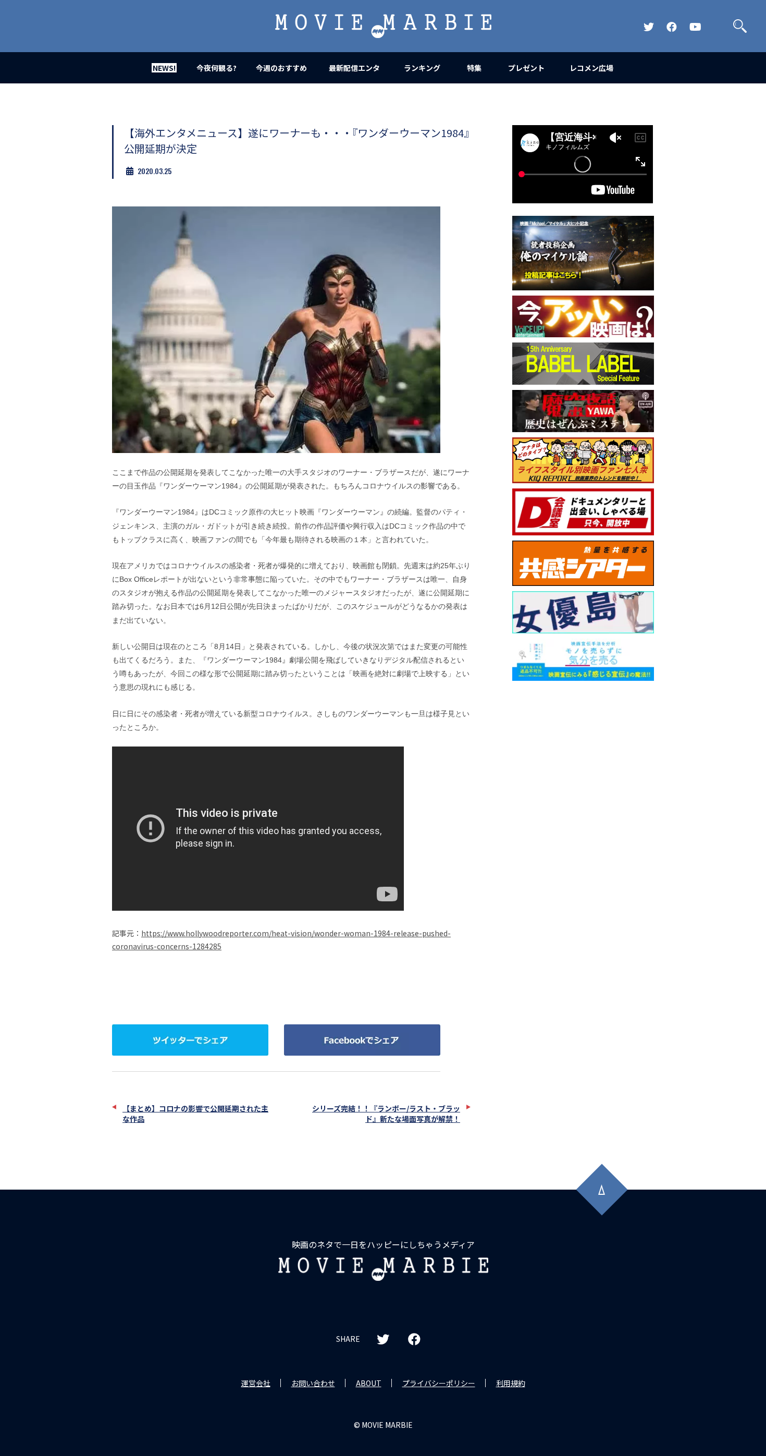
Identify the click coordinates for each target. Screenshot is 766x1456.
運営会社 (255, 1383)
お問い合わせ (313, 1383)
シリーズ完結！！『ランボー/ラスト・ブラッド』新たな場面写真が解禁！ (386, 1113)
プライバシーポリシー (438, 1383)
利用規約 (510, 1383)
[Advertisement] (583, 854)
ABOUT (368, 1383)
